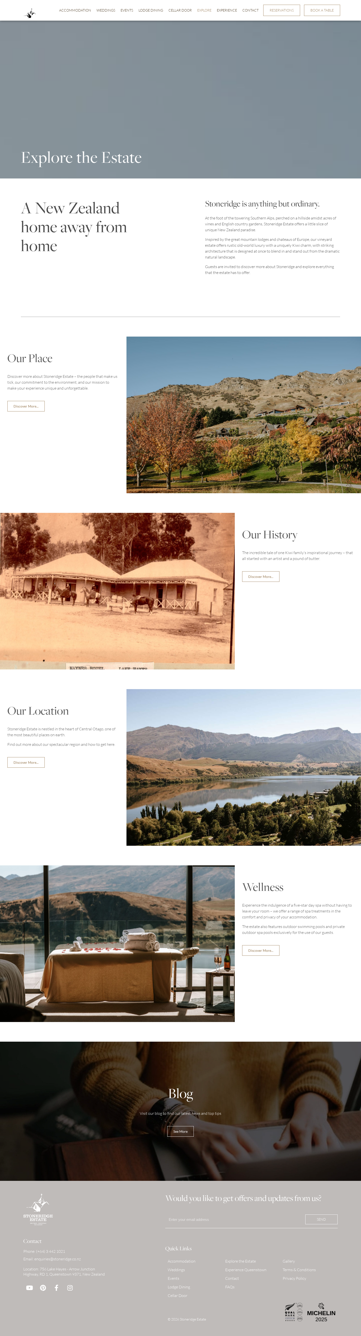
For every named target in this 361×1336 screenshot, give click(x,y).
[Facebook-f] (56, 1287)
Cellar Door (180, 10)
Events (127, 10)
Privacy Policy (294, 1278)
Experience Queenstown (245, 1269)
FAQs (230, 1286)
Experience (227, 10)
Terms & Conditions (299, 1269)
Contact (250, 10)
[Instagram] (70, 1287)
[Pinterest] (43, 1287)
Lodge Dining (151, 10)
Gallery (289, 1261)
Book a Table (322, 10)
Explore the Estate (240, 1261)
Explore (204, 10)
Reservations (282, 10)
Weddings (106, 10)
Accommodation (75, 10)
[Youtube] (29, 1287)
